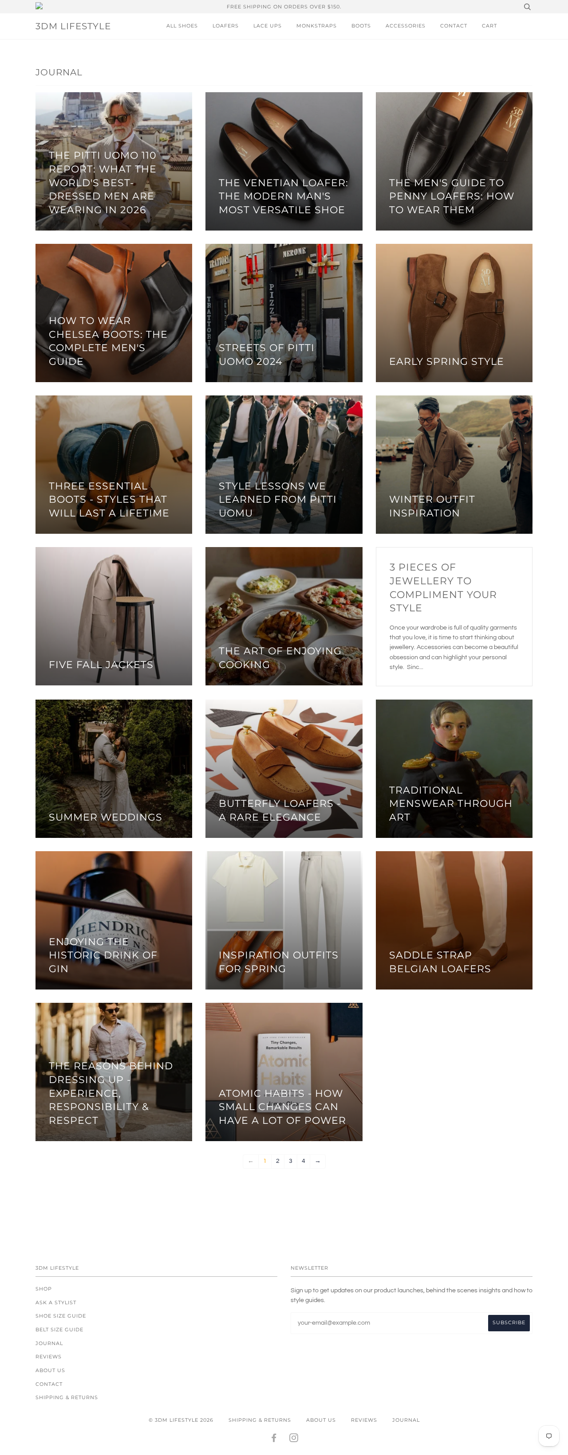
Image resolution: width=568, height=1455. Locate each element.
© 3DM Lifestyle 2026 (181, 1420)
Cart (489, 26)
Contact (453, 26)
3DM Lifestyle (73, 26)
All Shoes (182, 26)
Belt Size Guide (59, 1329)
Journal (49, 1343)
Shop (44, 1289)
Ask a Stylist (56, 1302)
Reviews (49, 1356)
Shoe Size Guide (61, 1316)
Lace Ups (267, 26)
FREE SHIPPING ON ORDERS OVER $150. (284, 7)
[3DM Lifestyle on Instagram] (294, 1439)
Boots (361, 26)
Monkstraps (316, 26)
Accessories (406, 26)
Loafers (226, 26)
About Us (50, 1370)
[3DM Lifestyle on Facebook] (274, 1439)
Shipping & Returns (67, 1397)
